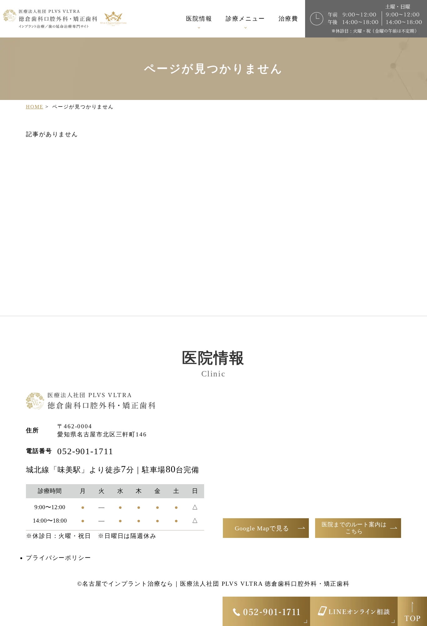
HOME (34, 106)
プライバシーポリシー (58, 557)
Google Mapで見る (262, 528)
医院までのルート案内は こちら (354, 527)
